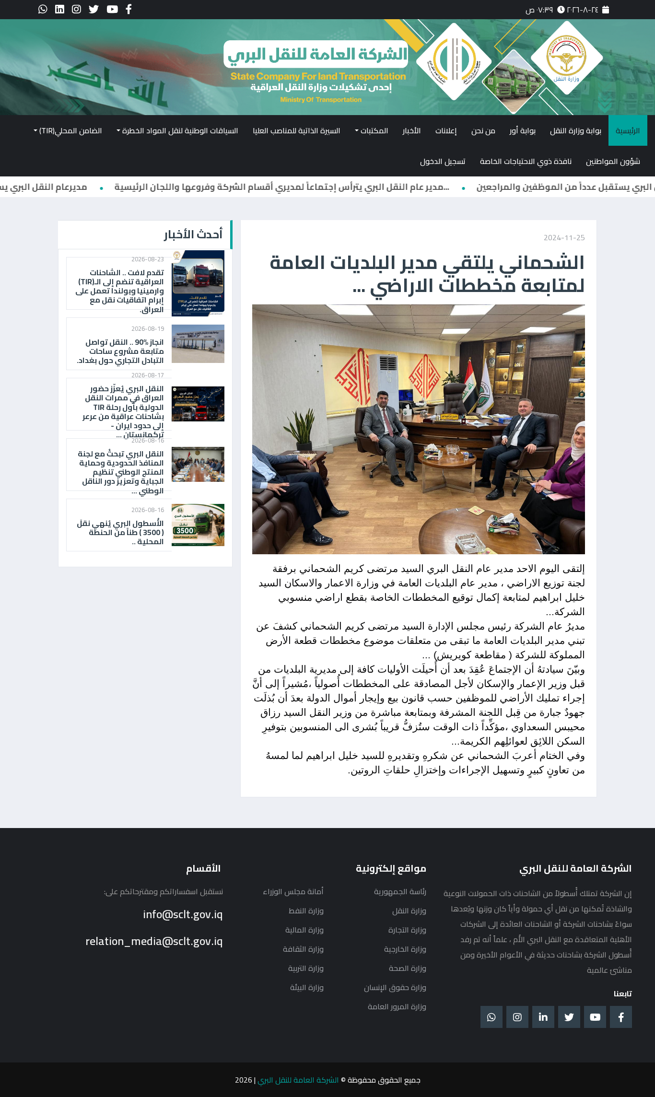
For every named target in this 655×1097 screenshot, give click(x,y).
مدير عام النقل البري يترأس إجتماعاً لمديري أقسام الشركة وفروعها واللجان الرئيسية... (384, 186)
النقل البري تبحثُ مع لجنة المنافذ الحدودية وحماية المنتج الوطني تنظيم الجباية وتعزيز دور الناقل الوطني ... (121, 472)
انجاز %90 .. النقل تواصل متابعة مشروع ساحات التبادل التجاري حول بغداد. (120, 351)
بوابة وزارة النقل (575, 130)
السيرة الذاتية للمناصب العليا (296, 130)
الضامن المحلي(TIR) (70, 130)
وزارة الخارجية (405, 949)
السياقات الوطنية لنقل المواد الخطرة (180, 130)
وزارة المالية (304, 929)
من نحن (483, 130)
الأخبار (412, 130)
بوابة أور (523, 130)
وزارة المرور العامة (397, 1006)
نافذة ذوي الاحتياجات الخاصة (526, 161)
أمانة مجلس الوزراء (293, 891)
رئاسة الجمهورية (400, 891)
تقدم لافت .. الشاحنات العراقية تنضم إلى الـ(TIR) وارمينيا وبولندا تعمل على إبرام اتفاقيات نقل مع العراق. (119, 291)
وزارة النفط (306, 910)
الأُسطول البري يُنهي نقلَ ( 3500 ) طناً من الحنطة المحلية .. (120, 533)
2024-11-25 (564, 237)
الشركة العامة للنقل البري (298, 1080)
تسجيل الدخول (443, 161)
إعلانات (446, 130)
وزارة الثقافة (303, 949)
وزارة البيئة (307, 987)
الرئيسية (628, 130)
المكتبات (374, 130)
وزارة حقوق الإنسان (395, 987)
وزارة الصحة (407, 968)
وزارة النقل (409, 910)
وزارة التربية (306, 968)
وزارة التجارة (407, 929)
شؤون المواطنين (613, 161)
